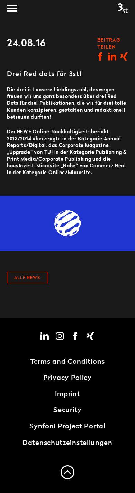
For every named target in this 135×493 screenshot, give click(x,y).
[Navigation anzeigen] (12, 8)
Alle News (27, 278)
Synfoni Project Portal (67, 426)
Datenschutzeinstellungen (67, 443)
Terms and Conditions (67, 362)
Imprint (67, 394)
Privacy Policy (67, 378)
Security (67, 410)
